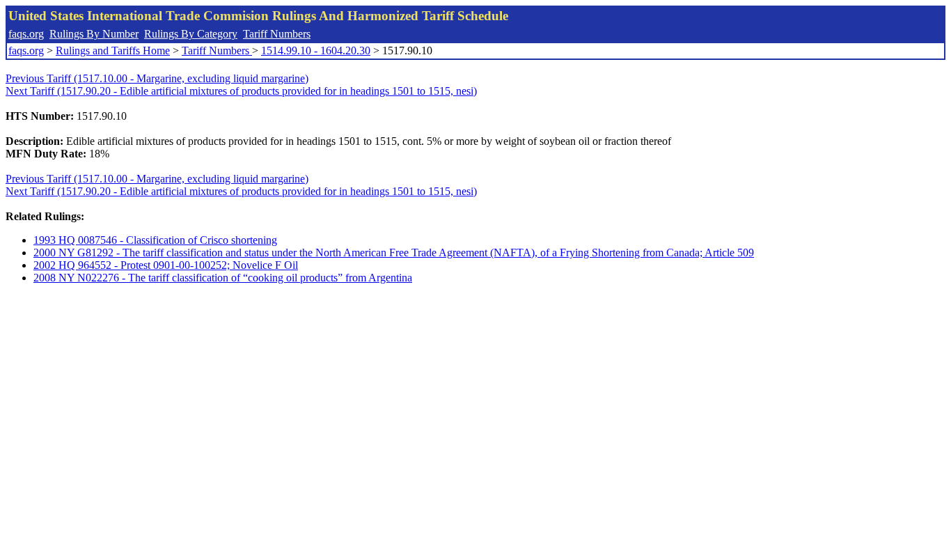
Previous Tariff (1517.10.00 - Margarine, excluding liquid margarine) (157, 78)
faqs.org (26, 34)
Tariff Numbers (277, 34)
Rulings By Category (190, 34)
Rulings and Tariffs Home (113, 50)
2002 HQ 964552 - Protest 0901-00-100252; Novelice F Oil (165, 265)
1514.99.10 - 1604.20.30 (315, 50)
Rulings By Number (94, 34)
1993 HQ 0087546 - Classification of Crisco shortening (155, 240)
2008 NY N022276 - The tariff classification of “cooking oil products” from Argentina (222, 278)
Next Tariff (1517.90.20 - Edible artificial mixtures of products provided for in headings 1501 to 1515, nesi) (241, 91)
